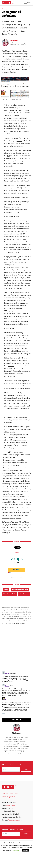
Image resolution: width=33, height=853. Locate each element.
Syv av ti (22, 126)
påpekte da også (23, 343)
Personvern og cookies (8, 797)
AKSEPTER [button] (25, 850)
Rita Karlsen (14, 40)
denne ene (11, 366)
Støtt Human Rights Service (10, 794)
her (19, 530)
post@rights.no (10, 805)
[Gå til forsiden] (10, 787)
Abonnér (26, 769)
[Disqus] (16, 648)
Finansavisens (15, 348)
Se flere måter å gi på (16, 578)
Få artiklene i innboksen (12, 765)
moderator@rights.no (18, 623)
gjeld (6, 589)
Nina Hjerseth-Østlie (10, 594)
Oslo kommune (25, 594)
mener (19, 141)
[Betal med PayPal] (16, 570)
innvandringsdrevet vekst (20, 589)
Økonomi (4, 9)
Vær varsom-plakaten (14, 820)
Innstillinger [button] (16, 850)
